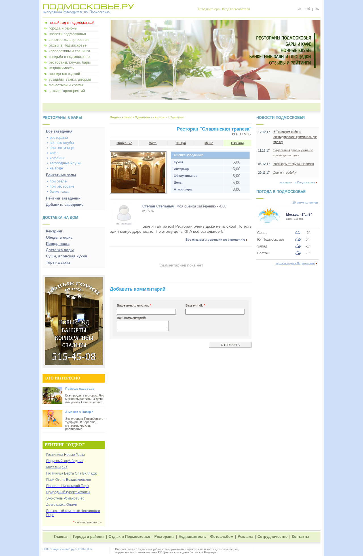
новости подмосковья (67, 34)
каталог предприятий (67, 91)
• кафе (52, 153)
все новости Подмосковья (297, 182)
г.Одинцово (176, 117)
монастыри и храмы (66, 85)
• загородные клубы (64, 163)
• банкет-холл (59, 191)
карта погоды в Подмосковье (295, 263)
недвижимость (61, 68)
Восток (262, 253)
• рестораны (57, 137)
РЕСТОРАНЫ (242, 134)
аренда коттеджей (64, 74)
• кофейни (55, 158)
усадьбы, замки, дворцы (70, 79)
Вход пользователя (236, 9)
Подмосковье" (60, 549)
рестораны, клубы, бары (69, 62)
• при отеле (57, 181)
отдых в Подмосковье (67, 45)
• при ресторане (60, 186)
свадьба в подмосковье (69, 56)
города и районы (63, 28)
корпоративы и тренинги (69, 51)
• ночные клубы (60, 142)
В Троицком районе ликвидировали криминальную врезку (295, 137)
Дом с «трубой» (284, 172)
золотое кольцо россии (68, 39)
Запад (262, 246)
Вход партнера (209, 9)
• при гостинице (60, 148)
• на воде (55, 168)
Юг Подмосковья (270, 240)
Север (262, 233)
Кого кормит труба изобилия (293, 163)
